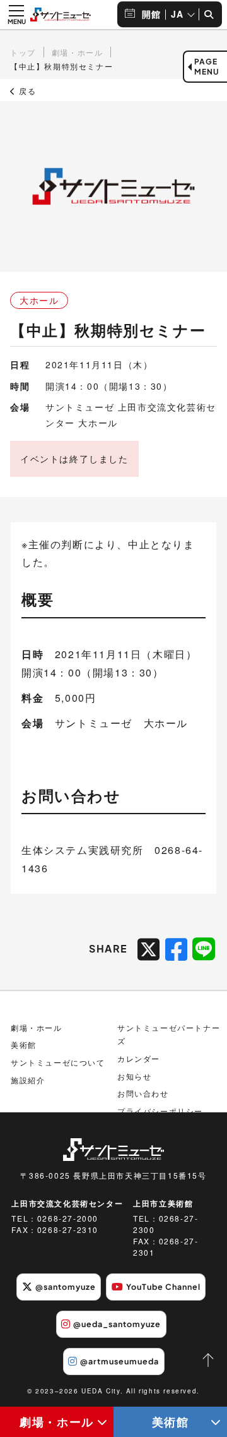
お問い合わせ (143, 1093)
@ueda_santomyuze (117, 1324)
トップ (23, 52)
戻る (26, 91)
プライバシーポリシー (160, 1110)
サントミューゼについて (58, 1062)
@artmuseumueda (119, 1361)
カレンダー (138, 1058)
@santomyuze (65, 1287)
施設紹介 (28, 1079)
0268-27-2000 (67, 1218)
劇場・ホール (57, 1421)
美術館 (170, 1421)
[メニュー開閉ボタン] (16, 14)
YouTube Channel (163, 1287)
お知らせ (134, 1076)
